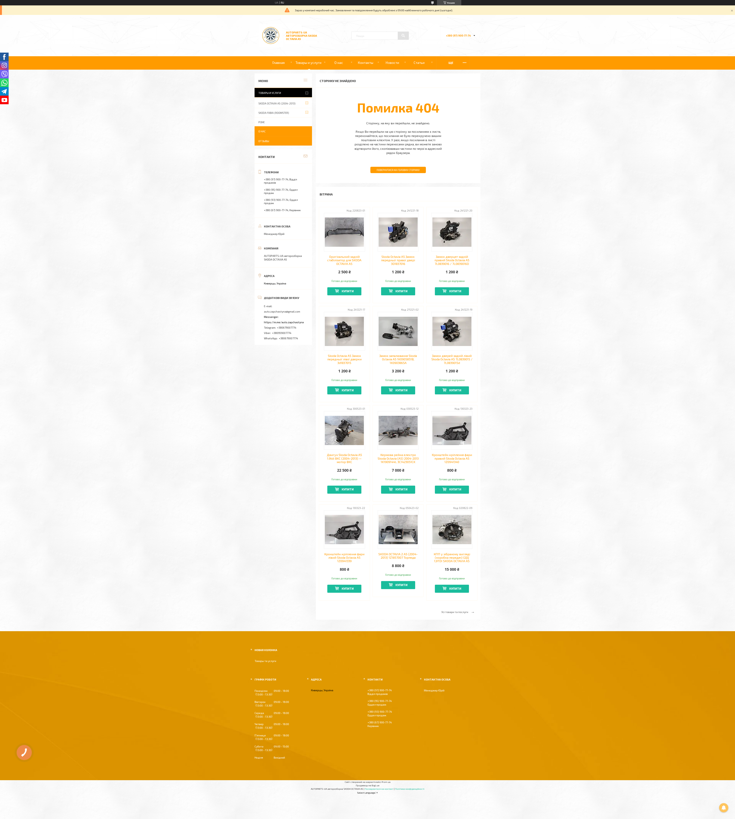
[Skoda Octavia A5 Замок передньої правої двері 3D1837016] (398, 232)
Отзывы (263, 141)
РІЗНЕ (261, 122)
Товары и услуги (308, 62)
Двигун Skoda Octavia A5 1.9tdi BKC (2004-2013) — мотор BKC (344, 458)
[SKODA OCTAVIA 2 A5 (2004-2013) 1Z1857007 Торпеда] (398, 529)
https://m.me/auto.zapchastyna (284, 322)
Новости (392, 62)
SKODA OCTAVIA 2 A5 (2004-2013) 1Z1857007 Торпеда (398, 555)
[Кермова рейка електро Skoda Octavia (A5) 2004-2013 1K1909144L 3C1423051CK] (398, 430)
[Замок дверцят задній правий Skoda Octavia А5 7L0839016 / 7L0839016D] (451, 232)
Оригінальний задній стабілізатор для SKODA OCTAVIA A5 (344, 260)
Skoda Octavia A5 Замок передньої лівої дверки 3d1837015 (344, 359)
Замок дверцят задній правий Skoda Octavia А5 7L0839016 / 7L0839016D (451, 260)
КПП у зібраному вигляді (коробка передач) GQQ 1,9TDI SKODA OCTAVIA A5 (452, 557)
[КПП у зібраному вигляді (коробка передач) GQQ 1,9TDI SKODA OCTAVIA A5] (451, 529)
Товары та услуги (265, 661)
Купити (348, 291)
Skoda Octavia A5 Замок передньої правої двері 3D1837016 (398, 260)
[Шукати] (403, 36)
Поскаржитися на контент (379, 788)
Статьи (419, 62)
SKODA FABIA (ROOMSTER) (273, 112)
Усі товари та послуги (454, 612)
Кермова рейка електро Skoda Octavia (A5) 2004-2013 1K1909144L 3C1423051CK (398, 458)
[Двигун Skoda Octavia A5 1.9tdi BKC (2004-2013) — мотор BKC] (344, 430)
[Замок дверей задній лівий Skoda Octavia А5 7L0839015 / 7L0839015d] (451, 331)
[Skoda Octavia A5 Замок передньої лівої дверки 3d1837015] (344, 331)
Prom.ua (386, 782)
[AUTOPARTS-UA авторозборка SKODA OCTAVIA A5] (271, 45)
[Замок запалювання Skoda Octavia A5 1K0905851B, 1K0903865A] (398, 331)
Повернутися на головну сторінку (398, 170)
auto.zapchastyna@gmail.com (282, 311)
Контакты (365, 62)
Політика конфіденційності (409, 788)
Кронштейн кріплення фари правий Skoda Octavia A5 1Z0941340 (452, 458)
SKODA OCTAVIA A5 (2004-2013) (277, 103)
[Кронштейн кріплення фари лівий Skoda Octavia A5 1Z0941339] (344, 529)
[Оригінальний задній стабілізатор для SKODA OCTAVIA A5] (344, 232)
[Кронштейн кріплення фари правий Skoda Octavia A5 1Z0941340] (451, 430)
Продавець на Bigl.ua (367, 785)
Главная (278, 62)
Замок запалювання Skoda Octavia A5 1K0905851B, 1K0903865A (398, 359)
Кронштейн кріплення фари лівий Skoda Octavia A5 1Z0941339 (344, 557)
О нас (338, 62)
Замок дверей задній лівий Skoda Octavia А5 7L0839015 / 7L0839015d (451, 359)
